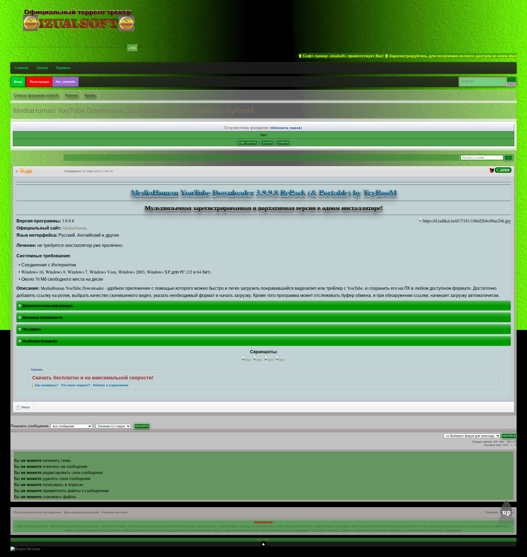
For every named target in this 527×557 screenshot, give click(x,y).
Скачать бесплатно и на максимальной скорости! (92, 377)
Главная (21, 67)
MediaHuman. (75, 228)
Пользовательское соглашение (37, 512)
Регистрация (39, 81)
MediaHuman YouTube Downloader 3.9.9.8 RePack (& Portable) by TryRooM (133, 110)
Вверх (25, 407)
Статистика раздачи (247, 127)
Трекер (42, 67)
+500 (132, 47)
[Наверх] (263, 544)
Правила (63, 67)
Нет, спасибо (65, 81)
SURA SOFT (262, 540)
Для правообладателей (81, 512)
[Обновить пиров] (286, 128)
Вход (18, 81)
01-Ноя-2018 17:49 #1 (98, 171)
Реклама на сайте (115, 512)
